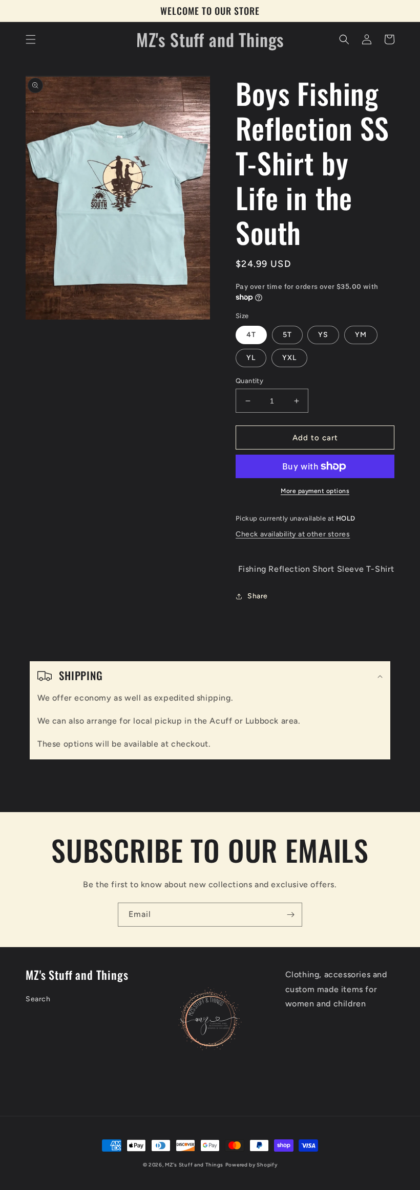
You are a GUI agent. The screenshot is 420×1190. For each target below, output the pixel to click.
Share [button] (257, 596)
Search (38, 999)
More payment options (315, 491)
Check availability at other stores (293, 534)
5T (287, 334)
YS (323, 334)
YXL (289, 357)
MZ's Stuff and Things (194, 1164)
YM (361, 334)
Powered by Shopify (251, 1164)
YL (251, 357)
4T (251, 334)
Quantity (249, 381)
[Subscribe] (290, 915)
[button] (30, 39)
